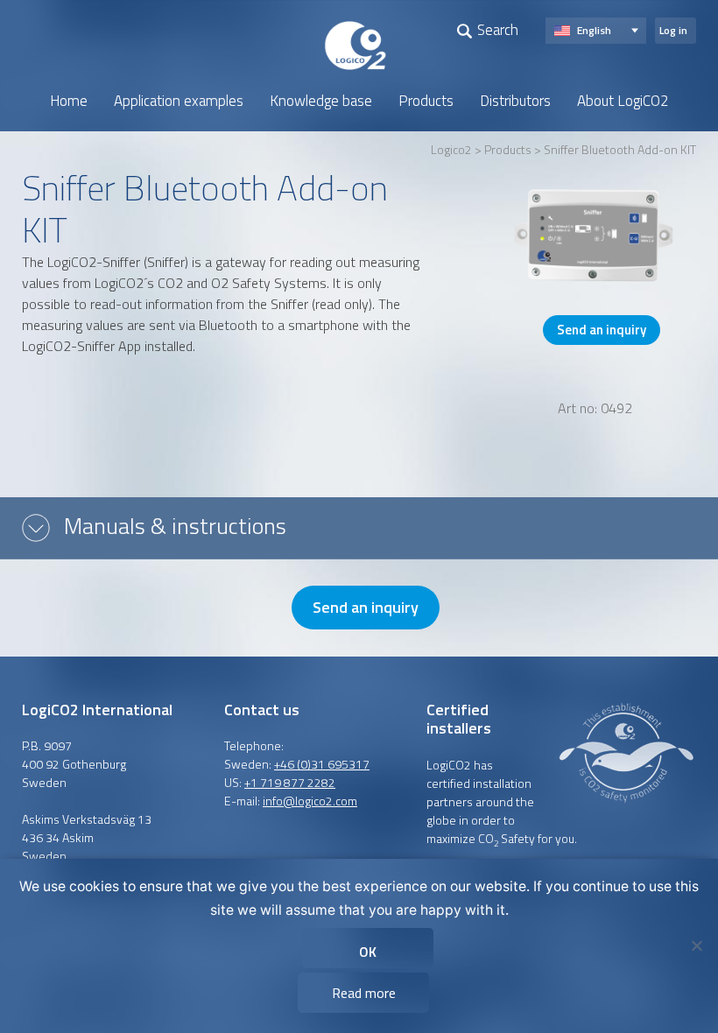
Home (69, 100)
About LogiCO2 (623, 100)
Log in (673, 30)
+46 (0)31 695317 (322, 764)
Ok (368, 951)
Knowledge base (321, 100)
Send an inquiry (601, 330)
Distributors (515, 100)
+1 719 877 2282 (289, 782)
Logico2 (451, 149)
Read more (364, 992)
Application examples (178, 100)
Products (426, 100)
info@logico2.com (310, 800)
